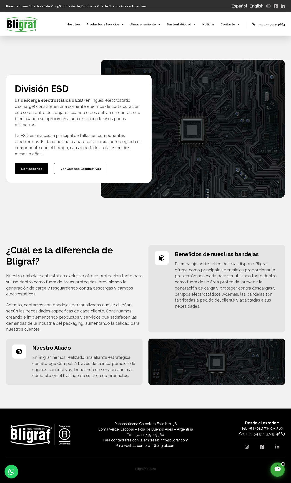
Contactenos (31, 168)
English (256, 6)
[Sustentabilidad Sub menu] (194, 24)
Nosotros (74, 24)
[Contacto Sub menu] (238, 24)
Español (239, 6)
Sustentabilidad (179, 24)
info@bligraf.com (174, 440)
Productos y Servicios (103, 24)
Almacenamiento (143, 24)
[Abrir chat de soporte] (278, 470)
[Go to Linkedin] (283, 6)
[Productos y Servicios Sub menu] (122, 24)
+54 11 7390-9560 (149, 435)
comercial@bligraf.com (156, 445)
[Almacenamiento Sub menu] (159, 24)
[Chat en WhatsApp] (11, 471)
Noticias (208, 24)
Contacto (228, 24)
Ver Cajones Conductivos (80, 168)
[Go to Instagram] (268, 6)
